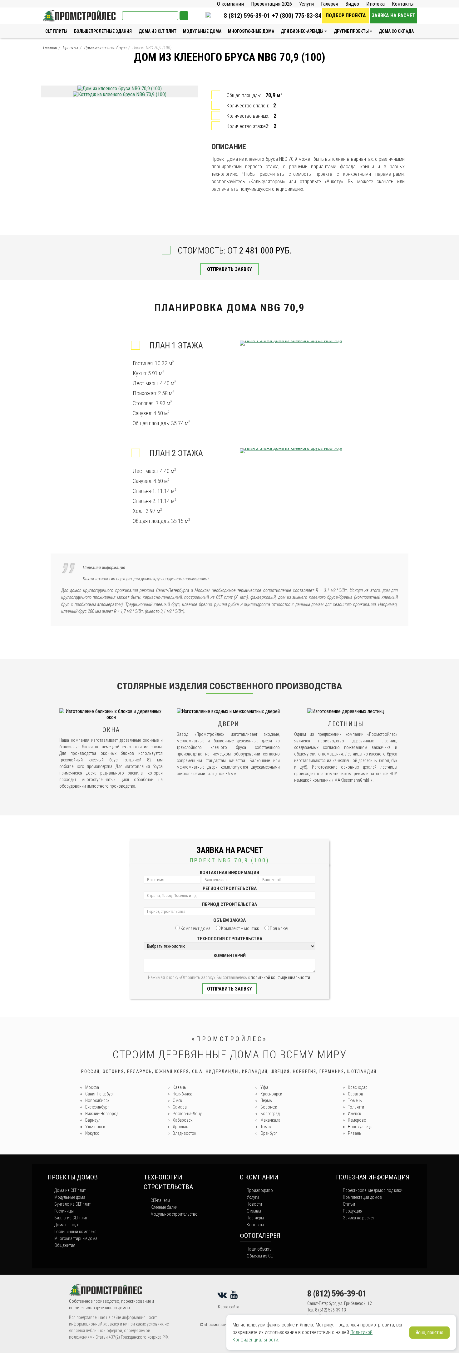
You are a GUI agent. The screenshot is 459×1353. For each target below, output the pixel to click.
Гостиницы (64, 1210)
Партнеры (255, 1217)
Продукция (352, 1210)
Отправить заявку (229, 269)
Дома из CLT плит (157, 31)
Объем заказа (229, 920)
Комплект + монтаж (240, 928)
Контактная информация (229, 872)
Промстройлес (58, 13)
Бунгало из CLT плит (72, 1204)
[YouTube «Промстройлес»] (235, 1295)
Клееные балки (164, 1207)
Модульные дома (202, 31)
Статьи (349, 1204)
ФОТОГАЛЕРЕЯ (260, 1235)
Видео (352, 4)
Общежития (64, 1245)
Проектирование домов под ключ (373, 1190)
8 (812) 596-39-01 (247, 15)
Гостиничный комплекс (75, 1231)
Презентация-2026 (271, 4)
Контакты (403, 4)
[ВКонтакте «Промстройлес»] (223, 1295)
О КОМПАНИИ (259, 1177)
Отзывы (254, 1210)
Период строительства (229, 904)
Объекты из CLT (260, 1255)
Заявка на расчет (393, 15)
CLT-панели (160, 1200)
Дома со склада (396, 31)
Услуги (306, 4)
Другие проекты (351, 31)
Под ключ (279, 928)
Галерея (329, 4)
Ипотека (375, 4)
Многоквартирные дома (75, 1238)
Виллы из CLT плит (70, 1217)
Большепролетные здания (103, 31)
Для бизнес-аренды (302, 31)
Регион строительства (230, 888)
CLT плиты (56, 31)
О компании (230, 4)
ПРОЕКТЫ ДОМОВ (72, 1177)
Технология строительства (229, 939)
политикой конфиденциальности (280, 977)
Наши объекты (259, 1249)
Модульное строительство (174, 1214)
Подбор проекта (346, 15)
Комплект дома (195, 928)
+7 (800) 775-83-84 (296, 15)
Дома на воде (66, 1224)
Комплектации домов (362, 1197)
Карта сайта (228, 1306)
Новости (254, 1204)
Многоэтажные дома (251, 31)
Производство (260, 1190)
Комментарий (230, 955)
